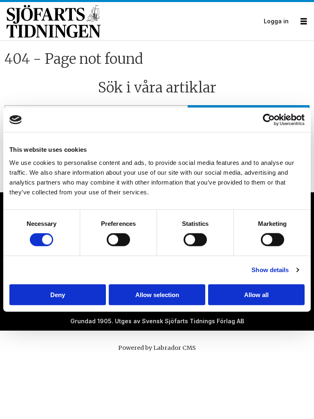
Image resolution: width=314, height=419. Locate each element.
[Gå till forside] (133, 21)
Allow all (256, 294)
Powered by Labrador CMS (157, 347)
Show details (270, 269)
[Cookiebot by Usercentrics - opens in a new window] (269, 120)
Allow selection (157, 294)
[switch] (118, 239)
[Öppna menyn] (304, 21)
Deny (57, 294)
